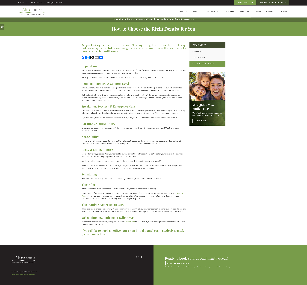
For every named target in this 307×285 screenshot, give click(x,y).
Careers (270, 11)
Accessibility (32, 274)
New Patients (197, 51)
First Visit (245, 11)
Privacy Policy (15, 274)
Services (197, 11)
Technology (213, 11)
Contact (284, 11)
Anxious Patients (199, 57)
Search (21, 274)
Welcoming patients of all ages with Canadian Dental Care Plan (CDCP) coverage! (153, 19)
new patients (129, 222)
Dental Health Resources (203, 64)
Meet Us (183, 11)
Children (230, 11)
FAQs (258, 11)
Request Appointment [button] (272, 2)
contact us (98, 234)
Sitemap (26, 274)
